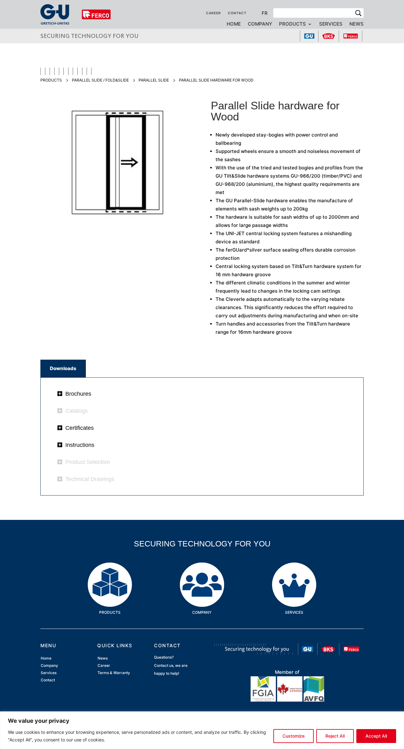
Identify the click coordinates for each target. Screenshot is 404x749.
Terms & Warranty (114, 672)
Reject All (335, 736)
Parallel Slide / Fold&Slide (100, 80)
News (356, 24)
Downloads (63, 368)
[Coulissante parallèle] (116, 225)
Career (213, 13)
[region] (202, 730)
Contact (237, 13)
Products (292, 24)
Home (234, 24)
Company (260, 24)
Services (330, 24)
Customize (293, 736)
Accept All (376, 736)
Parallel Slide (154, 80)
